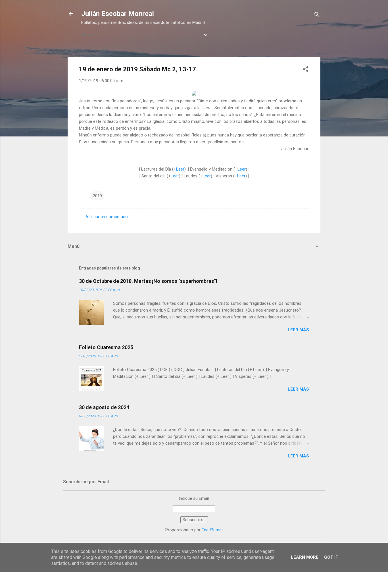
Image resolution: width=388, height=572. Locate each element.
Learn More (304, 557)
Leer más (298, 329)
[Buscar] (317, 15)
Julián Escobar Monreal (117, 14)
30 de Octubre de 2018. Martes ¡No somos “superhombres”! (148, 281)
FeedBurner (212, 529)
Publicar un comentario (106, 216)
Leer (180, 169)
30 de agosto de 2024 (104, 407)
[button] (305, 70)
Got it (331, 557)
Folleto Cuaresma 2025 (106, 347)
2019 (97, 195)
